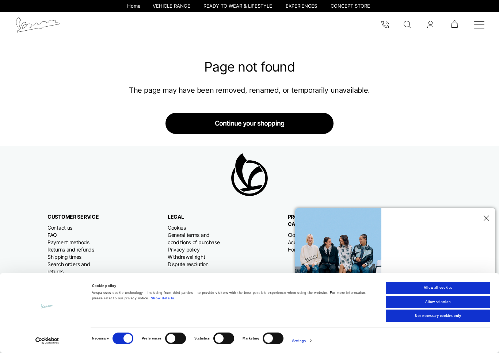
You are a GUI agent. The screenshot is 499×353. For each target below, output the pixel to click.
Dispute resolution (188, 264)
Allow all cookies (438, 287)
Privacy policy (184, 249)
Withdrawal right (186, 257)
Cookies (177, 228)
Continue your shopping (249, 123)
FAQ (52, 235)
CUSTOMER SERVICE (73, 217)
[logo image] (38, 24)
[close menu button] (485, 218)
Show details (162, 298)
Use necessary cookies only (438, 316)
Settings (299, 341)
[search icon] (407, 24)
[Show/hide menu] (479, 24)
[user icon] (430, 24)
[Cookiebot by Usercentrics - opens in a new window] (47, 340)
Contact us (59, 228)
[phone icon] (385, 24)
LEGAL (176, 217)
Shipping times (64, 257)
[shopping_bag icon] (454, 24)
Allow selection (438, 301)
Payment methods (68, 242)
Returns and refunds (70, 249)
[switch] (175, 338)
